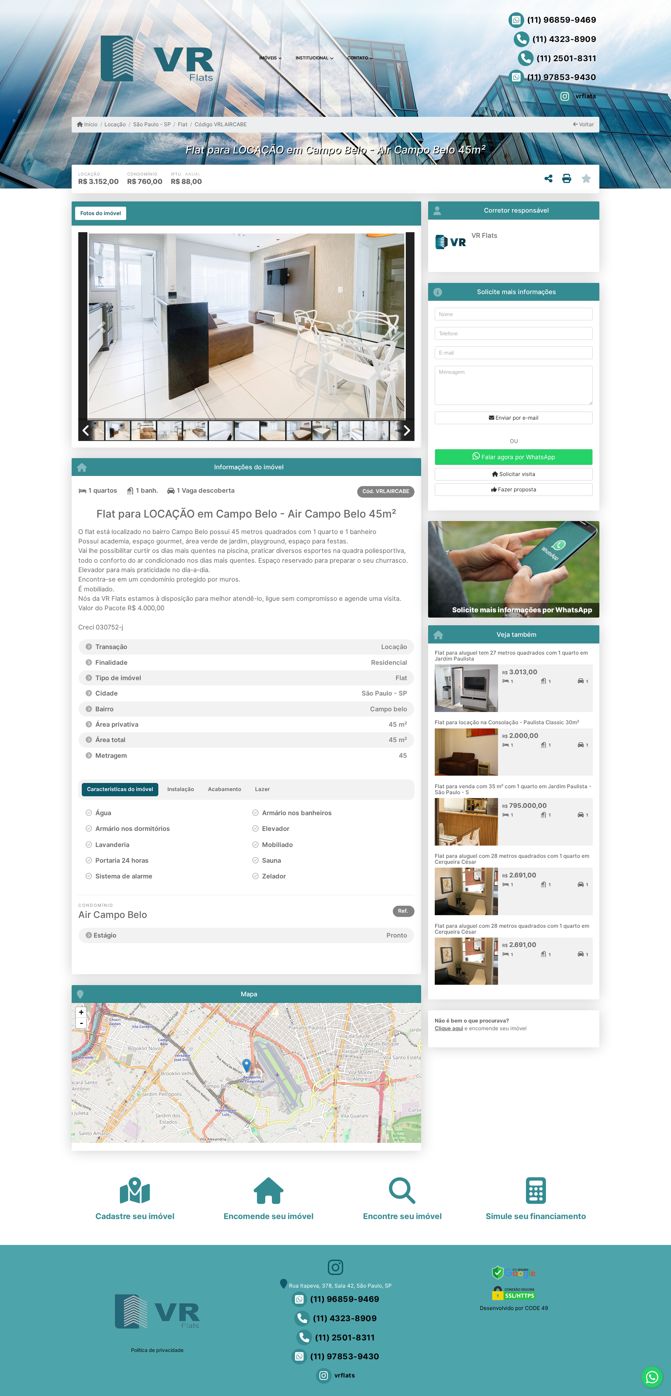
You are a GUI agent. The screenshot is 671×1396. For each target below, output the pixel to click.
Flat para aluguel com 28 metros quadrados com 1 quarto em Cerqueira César (512, 859)
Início (90, 124)
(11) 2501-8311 (566, 58)
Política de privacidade (157, 1350)
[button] (103, 326)
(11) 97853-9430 (562, 77)
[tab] (100, 213)
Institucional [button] (312, 57)
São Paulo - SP (152, 124)
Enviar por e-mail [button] (516, 417)
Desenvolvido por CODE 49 (514, 1308)
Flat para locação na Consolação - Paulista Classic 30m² (507, 722)
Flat (183, 124)
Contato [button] (357, 57)
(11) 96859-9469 (562, 20)
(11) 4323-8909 (564, 39)
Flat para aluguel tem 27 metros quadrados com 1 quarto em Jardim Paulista (511, 655)
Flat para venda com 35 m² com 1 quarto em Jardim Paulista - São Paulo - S (513, 789)
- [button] (81, 1023)
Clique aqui (449, 1028)
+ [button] (81, 1012)
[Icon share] (335, 1267)
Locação (115, 124)
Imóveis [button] (268, 57)
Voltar (586, 124)
